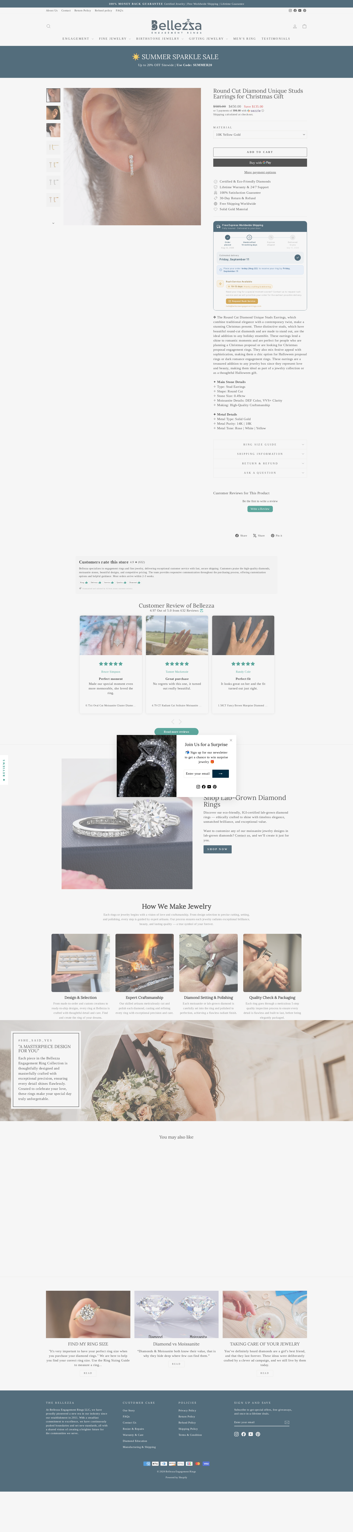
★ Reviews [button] (4, 770)
